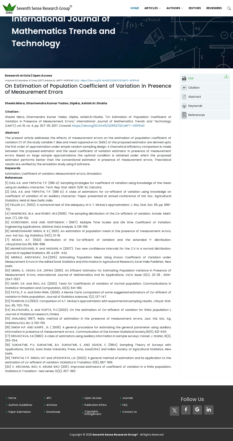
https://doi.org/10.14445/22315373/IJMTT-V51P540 (108, 126)
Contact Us (129, 412)
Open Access (92, 398)
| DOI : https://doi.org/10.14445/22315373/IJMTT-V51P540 (106, 80)
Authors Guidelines (20, 405)
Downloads (53, 412)
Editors (195, 8)
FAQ (124, 405)
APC (49, 398)
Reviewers (214, 8)
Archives (51, 405)
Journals (127, 398)
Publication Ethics (95, 405)
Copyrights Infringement (92, 412)
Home (135, 8)
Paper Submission (20, 412)
